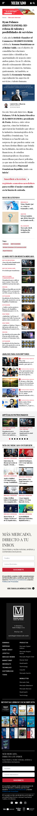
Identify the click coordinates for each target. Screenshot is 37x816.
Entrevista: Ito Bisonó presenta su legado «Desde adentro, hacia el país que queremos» (11, 464)
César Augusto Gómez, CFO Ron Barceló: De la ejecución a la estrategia (25, 502)
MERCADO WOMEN (8, 657)
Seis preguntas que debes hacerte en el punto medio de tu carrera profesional (28, 220)
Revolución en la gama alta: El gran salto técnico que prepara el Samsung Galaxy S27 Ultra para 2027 (11, 337)
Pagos (11, 797)
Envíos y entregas (18, 797)
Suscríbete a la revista (15, 179)
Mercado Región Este (27, 657)
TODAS (4, 675)
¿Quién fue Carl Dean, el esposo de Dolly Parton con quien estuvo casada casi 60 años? (11, 319)
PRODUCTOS (24, 643)
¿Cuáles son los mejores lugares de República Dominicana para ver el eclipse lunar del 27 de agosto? (10, 310)
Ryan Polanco (7, 251)
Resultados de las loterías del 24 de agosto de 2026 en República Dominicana (11, 300)
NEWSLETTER (24, 678)
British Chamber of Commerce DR (14, 247)
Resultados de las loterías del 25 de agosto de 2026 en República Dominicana (11, 345)
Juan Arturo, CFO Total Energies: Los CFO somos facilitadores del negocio (25, 483)
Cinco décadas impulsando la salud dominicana (11, 263)
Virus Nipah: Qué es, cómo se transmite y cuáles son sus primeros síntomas (27, 208)
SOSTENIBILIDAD (7, 671)
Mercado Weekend (26, 685)
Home (4, 17)
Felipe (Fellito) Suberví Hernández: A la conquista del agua (11, 501)
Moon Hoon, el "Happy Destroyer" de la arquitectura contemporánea (10, 519)
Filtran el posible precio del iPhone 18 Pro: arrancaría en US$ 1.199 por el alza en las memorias (11, 292)
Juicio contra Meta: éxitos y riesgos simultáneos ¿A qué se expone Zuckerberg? (26, 404)
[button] (9, 439)
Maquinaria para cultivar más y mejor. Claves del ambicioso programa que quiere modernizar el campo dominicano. (10, 283)
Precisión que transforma (10, 270)
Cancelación (27, 797)
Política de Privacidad (10, 582)
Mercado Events (25, 673)
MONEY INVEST (7, 650)
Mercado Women (25, 689)
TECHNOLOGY (7, 667)
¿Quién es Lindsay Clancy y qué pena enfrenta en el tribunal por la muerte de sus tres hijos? (11, 328)
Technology (24, 666)
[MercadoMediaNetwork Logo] (18, 613)
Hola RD (22, 670)
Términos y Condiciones (17, 580)
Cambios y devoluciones (9, 799)
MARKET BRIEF (7, 660)
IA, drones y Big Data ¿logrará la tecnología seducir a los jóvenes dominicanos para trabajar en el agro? (26, 384)
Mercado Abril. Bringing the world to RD (26, 230)
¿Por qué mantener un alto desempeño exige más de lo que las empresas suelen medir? (26, 374)
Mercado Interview (14, 17)
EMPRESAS (6, 646)
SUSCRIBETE (18, 570)
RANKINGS (5, 643)
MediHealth (24, 663)
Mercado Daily (24, 682)
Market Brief (24, 660)
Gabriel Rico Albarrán (17, 104)
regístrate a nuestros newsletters (18, 183)
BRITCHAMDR (15, 244)
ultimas (5, 244)
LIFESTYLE (5, 653)
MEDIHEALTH (6, 664)
